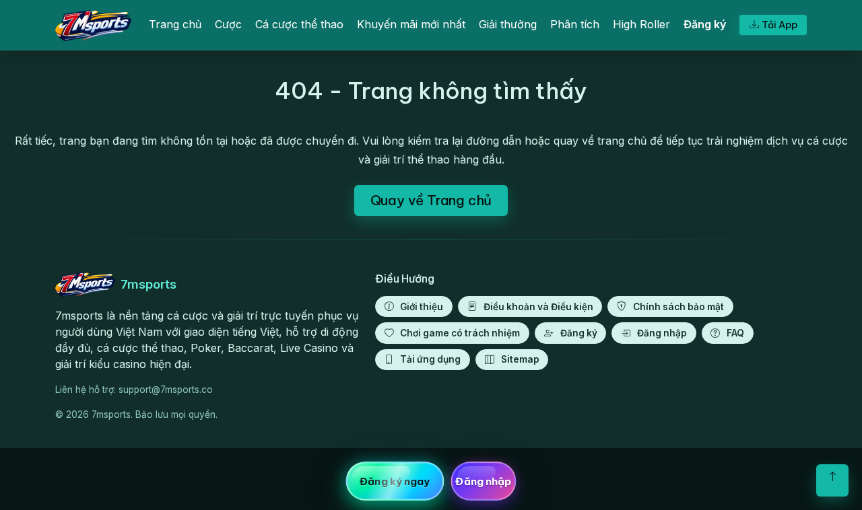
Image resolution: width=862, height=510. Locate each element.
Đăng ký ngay (395, 481)
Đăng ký (705, 24)
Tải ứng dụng (430, 359)
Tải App (779, 25)
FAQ (735, 333)
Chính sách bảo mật (678, 306)
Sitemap (520, 359)
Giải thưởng (508, 24)
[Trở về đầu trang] (832, 480)
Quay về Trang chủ (431, 200)
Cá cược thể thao (299, 24)
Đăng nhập (662, 333)
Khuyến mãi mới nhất (411, 24)
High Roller (641, 24)
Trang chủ (175, 24)
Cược (228, 24)
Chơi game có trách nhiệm (460, 333)
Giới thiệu (421, 306)
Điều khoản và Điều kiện (538, 306)
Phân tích (574, 24)
